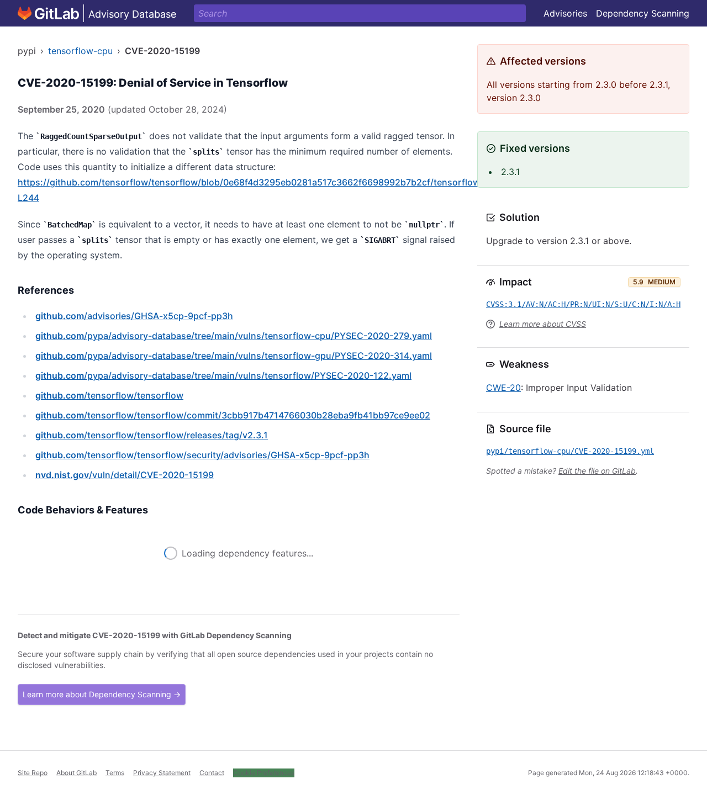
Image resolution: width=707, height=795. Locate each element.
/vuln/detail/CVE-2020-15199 (124, 474)
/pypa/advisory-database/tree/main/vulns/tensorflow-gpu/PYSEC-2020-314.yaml (233, 355)
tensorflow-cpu (80, 50)
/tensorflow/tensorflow (109, 395)
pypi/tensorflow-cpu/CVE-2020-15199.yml (570, 451)
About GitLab (76, 772)
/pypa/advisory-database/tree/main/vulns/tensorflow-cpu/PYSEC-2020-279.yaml (233, 335)
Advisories (565, 13)
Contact (211, 772)
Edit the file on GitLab (597, 470)
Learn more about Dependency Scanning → (102, 694)
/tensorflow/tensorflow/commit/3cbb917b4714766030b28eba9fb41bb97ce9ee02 (232, 415)
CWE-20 (503, 387)
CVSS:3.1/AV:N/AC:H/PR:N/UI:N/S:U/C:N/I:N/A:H (583, 304)
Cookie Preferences (263, 772)
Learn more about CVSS (542, 323)
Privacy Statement (162, 772)
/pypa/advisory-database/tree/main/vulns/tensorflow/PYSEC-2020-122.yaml (223, 375)
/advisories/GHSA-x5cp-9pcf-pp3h (134, 315)
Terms (114, 772)
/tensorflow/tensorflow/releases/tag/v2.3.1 (151, 435)
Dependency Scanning (642, 13)
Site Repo (33, 772)
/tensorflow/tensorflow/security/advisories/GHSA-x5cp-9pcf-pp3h (202, 454)
